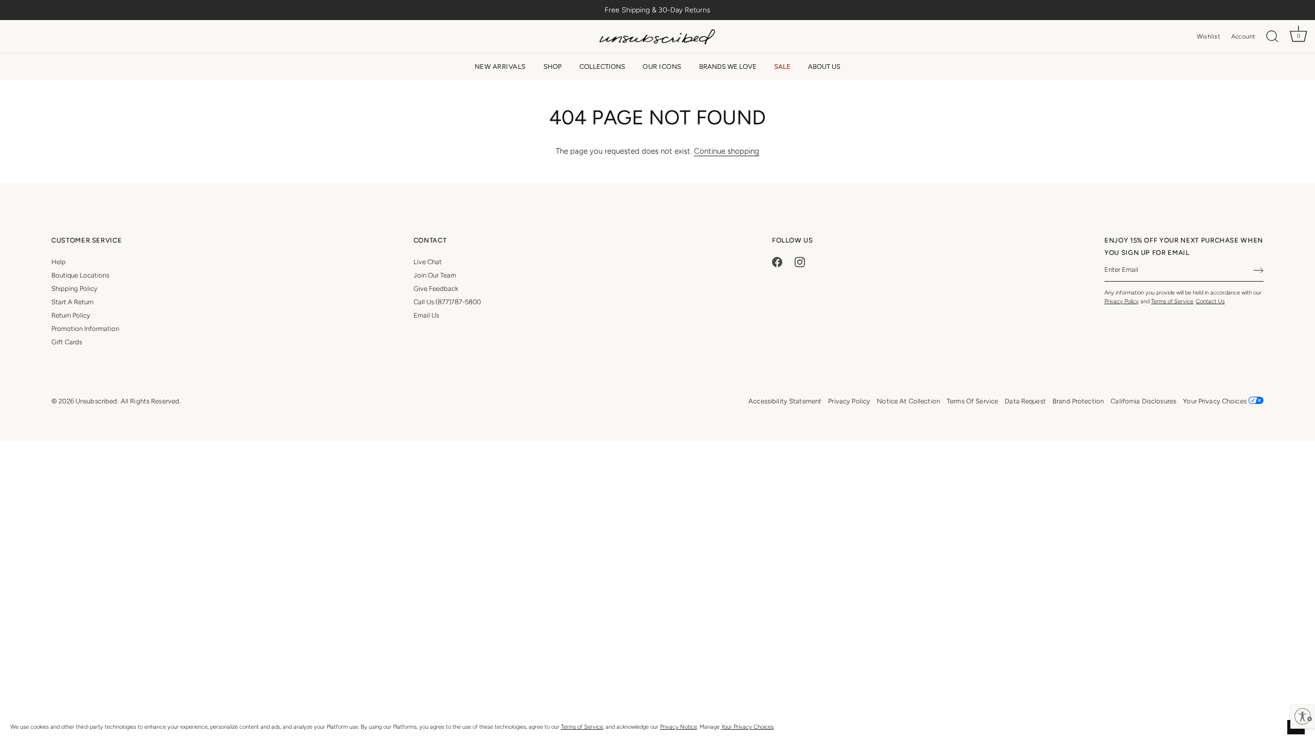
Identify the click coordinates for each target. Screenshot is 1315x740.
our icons (662, 66)
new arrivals (500, 66)
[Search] (1272, 37)
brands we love (728, 66)
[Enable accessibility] (1302, 716)
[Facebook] (777, 262)
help (58, 262)
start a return (72, 302)
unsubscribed (97, 401)
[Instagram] (800, 262)
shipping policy (74, 288)
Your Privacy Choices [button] (1215, 401)
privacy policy (849, 401)
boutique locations (80, 275)
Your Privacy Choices (747, 727)
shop (552, 66)
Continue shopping (726, 151)
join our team (435, 275)
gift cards (66, 342)
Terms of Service (582, 727)
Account (1243, 36)
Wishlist (1208, 36)
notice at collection (908, 401)
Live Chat (428, 262)
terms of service (972, 401)
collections (602, 66)
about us (824, 66)
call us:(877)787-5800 (447, 302)
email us (426, 315)
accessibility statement (784, 401)
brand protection (1078, 401)
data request (1025, 401)
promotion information (85, 328)
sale (782, 66)
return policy (70, 315)
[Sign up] (1258, 270)
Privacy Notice (678, 727)
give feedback (436, 288)
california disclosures (1143, 401)
